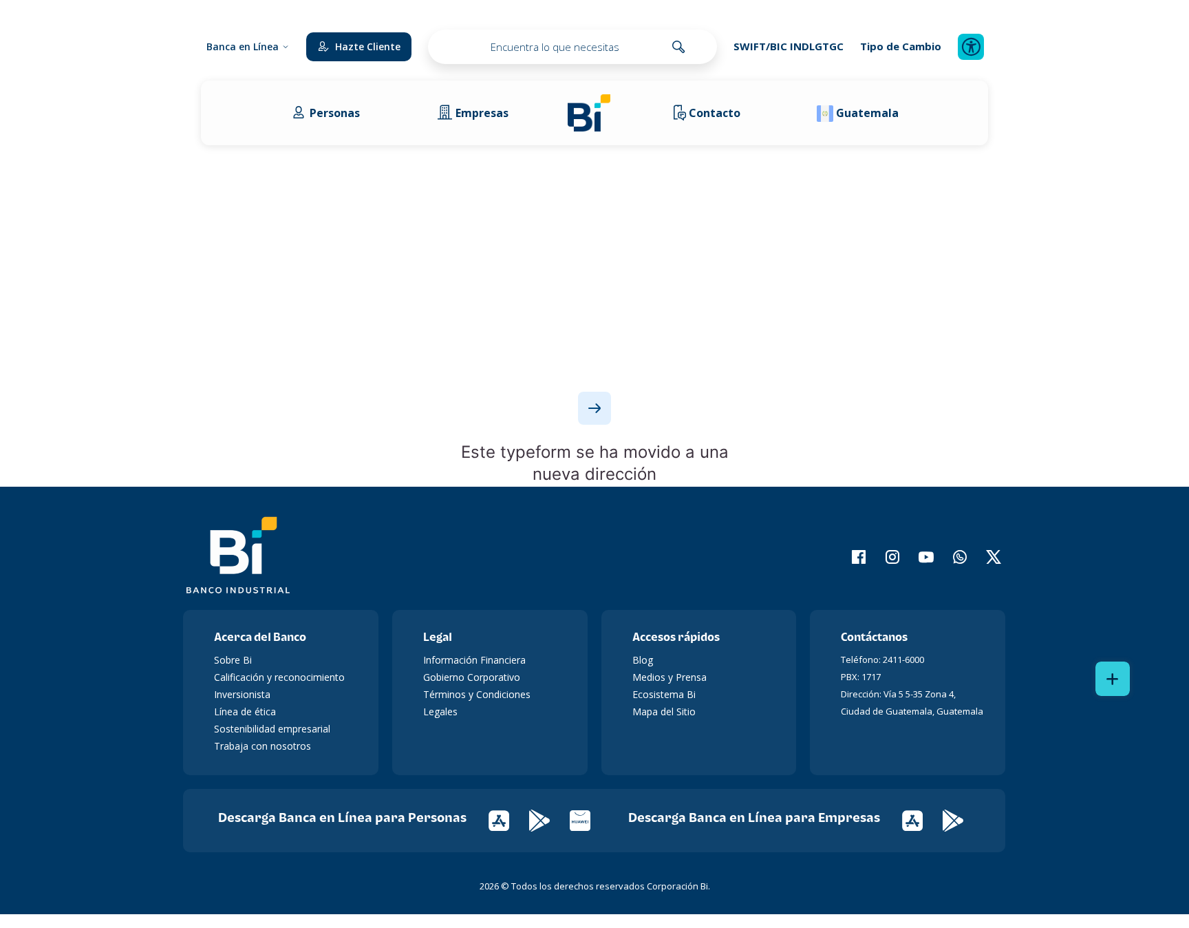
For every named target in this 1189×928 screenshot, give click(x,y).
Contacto (714, 112)
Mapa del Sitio (664, 711)
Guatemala (867, 112)
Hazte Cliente (367, 46)
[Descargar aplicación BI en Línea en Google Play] (549, 819)
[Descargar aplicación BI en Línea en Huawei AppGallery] (589, 819)
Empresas (482, 112)
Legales (440, 711)
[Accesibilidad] (971, 47)
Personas (335, 112)
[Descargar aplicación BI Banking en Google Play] (962, 819)
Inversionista (242, 694)
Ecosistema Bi (664, 694)
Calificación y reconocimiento (279, 677)
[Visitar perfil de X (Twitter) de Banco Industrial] (985, 557)
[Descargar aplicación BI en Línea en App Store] (509, 819)
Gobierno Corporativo (471, 677)
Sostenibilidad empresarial (272, 728)
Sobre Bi (233, 659)
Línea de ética (245, 711)
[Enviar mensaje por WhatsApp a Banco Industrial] (951, 557)
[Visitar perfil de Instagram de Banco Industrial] (884, 557)
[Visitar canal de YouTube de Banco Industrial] (917, 557)
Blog (642, 659)
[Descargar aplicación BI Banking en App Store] (922, 819)
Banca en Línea (242, 46)
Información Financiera (474, 659)
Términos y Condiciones (477, 694)
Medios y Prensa (669, 677)
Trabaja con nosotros (262, 745)
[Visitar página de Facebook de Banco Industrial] (850, 557)
